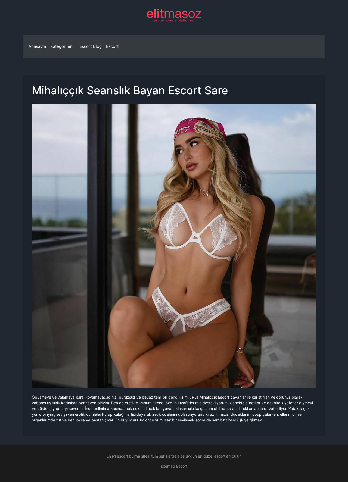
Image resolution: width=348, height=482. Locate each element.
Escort (112, 46)
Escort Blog (90, 46)
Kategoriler (61, 46)
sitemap (168, 466)
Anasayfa (37, 46)
